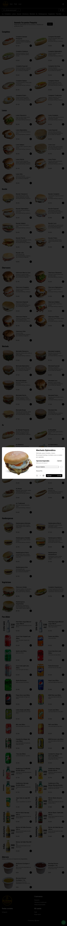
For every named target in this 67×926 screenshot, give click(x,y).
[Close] (63, 449)
